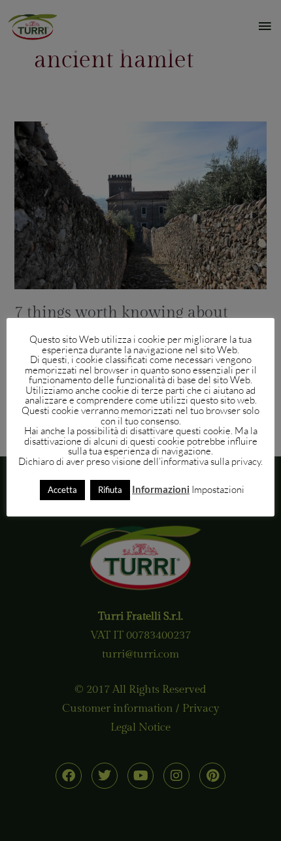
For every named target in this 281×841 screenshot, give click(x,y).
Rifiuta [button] (110, 489)
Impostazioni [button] (217, 489)
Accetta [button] (62, 489)
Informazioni (161, 489)
